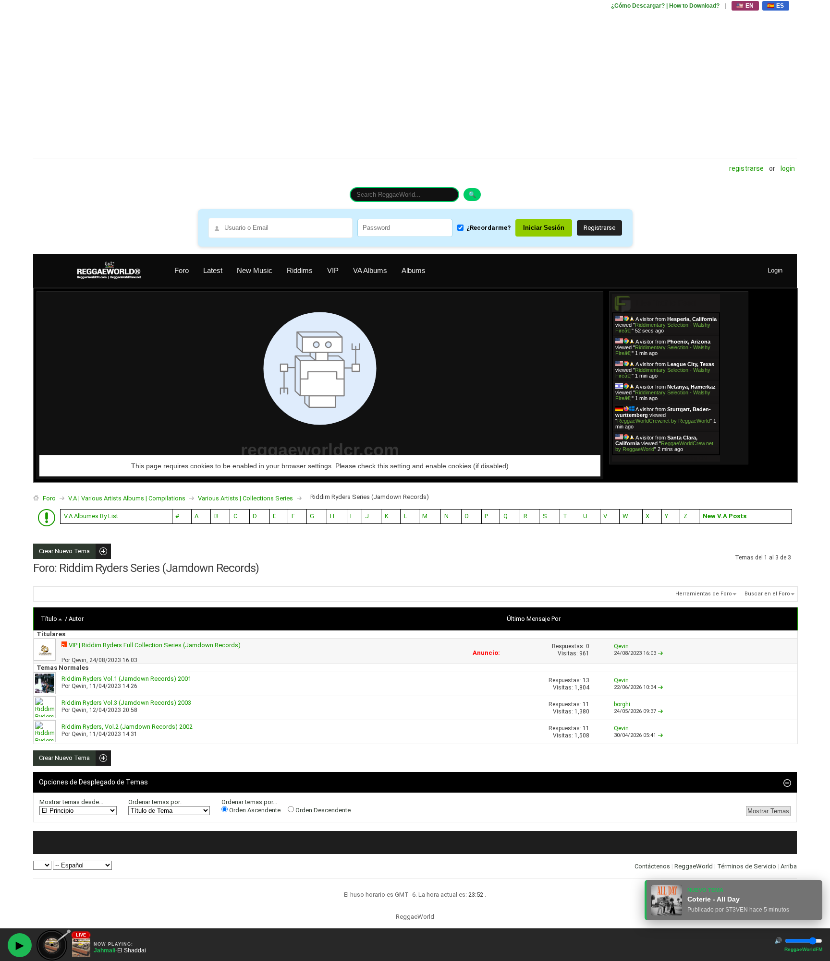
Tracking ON (693, 458)
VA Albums (370, 270)
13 (586, 680)
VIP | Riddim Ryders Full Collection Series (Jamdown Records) (155, 645)
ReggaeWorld (693, 866)
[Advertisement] (321, 79)
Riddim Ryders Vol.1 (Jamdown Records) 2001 (126, 678)
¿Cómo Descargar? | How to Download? (665, 5)
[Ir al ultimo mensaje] (660, 653)
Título (49, 618)
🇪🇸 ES (775, 5)
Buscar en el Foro (767, 594)
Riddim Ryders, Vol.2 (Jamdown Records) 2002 (127, 726)
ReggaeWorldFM (803, 949)
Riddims (300, 270)
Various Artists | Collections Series (245, 498)
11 (586, 704)
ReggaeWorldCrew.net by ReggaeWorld (663, 421)
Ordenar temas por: (155, 802)
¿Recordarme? (488, 227)
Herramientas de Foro (703, 594)
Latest (212, 270)
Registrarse (746, 168)
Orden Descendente (322, 810)
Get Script (636, 458)
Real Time (663, 458)
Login (788, 168)
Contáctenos (652, 866)
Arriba (789, 866)
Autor (76, 618)
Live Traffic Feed (666, 303)
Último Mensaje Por (534, 618)
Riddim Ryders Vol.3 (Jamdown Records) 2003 (126, 702)
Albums (414, 270)
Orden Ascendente (254, 810)
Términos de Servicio (746, 866)
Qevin (79, 660)
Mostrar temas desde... (71, 802)
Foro (181, 270)
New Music (254, 270)
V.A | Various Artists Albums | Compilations (126, 498)
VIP (333, 270)
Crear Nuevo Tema (61, 551)
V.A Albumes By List (91, 516)
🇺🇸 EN (745, 5)
